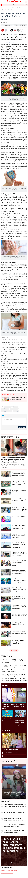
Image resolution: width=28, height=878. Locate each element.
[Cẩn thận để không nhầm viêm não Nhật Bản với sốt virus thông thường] (6, 572)
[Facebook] (6, 30)
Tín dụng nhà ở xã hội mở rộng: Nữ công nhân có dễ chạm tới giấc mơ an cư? (14, 670)
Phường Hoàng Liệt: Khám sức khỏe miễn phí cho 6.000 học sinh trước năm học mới (19, 509)
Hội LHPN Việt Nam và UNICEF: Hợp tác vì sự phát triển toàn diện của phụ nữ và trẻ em (13, 675)
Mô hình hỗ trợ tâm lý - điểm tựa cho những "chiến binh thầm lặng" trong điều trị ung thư (19, 563)
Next (26, 781)
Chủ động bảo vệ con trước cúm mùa (19, 490)
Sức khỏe (9, 7)
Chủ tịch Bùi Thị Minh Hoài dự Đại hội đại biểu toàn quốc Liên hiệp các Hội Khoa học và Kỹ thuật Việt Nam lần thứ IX (14, 680)
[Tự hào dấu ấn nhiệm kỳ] (7, 713)
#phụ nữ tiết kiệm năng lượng (9, 870)
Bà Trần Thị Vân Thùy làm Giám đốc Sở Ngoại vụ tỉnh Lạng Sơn (14, 813)
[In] (18, 30)
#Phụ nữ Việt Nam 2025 (7, 873)
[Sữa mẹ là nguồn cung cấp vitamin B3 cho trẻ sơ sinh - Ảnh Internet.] (14, 321)
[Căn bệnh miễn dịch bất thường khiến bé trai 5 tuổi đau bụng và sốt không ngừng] (6, 474)
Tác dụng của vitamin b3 (6, 411)
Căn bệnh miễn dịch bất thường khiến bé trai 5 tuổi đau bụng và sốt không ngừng (19, 474)
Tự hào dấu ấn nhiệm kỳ (7, 719)
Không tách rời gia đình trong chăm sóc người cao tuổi (18, 598)
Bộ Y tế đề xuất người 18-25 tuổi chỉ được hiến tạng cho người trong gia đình (19, 580)
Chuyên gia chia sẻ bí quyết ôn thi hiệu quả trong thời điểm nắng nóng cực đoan (13, 459)
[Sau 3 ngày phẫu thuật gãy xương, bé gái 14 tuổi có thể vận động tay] (6, 536)
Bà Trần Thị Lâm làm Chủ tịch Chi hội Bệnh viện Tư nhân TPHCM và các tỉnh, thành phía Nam (18, 545)
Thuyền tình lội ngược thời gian (12, 753)
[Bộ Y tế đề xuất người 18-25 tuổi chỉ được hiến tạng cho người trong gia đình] (6, 581)
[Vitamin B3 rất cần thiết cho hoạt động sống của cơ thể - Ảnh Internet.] (14, 88)
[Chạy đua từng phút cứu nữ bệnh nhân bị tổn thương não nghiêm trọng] (6, 484)
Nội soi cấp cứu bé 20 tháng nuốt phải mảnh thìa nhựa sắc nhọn (19, 633)
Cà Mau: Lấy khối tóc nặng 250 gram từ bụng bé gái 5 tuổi (19, 500)
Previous (2, 781)
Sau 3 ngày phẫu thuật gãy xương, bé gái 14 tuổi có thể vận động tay (19, 535)
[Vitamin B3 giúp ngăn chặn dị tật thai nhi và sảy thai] (5, 399)
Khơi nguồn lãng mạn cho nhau (12, 756)
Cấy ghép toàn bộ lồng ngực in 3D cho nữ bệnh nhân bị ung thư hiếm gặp (19, 607)
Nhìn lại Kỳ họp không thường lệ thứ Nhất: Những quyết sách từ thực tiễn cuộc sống (14, 794)
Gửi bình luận (22, 427)
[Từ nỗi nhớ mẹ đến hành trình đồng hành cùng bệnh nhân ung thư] (6, 590)
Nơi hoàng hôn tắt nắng (11, 749)
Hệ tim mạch (16, 411)
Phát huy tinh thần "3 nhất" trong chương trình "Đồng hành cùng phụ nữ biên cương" (20, 722)
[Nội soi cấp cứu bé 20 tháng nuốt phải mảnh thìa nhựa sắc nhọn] (6, 634)
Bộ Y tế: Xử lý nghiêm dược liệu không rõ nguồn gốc (19, 623)
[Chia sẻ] (15, 30)
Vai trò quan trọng (14, 408)
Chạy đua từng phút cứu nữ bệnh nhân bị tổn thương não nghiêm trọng (19, 483)
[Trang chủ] (2, 5)
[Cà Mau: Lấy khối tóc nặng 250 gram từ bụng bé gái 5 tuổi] (6, 501)
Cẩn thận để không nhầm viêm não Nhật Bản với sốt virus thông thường (19, 571)
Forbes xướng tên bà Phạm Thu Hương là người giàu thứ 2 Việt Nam (15, 831)
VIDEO (5, 685)
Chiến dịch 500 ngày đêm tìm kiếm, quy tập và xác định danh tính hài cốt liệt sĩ (14, 844)
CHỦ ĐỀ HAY (6, 867)
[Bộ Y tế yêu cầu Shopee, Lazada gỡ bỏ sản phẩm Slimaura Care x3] (6, 643)
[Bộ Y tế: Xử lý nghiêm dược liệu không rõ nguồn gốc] (6, 625)
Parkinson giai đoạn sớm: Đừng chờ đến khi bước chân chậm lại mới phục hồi (19, 553)
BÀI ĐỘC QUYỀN (9, 761)
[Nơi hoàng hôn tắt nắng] (14, 740)
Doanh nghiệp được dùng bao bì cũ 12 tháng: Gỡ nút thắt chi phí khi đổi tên (14, 819)
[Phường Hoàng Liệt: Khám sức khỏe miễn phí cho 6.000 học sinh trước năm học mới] (6, 510)
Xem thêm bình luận (6, 432)
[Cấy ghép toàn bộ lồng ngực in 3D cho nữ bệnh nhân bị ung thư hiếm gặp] (6, 608)
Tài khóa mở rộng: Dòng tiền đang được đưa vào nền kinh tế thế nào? (14, 825)
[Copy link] (21, 30)
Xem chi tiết (7, 863)
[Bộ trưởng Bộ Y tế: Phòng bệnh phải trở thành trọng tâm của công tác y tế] (6, 527)
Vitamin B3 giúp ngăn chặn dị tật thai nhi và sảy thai (13, 42)
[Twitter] (11, 30)
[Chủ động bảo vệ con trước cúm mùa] (6, 492)
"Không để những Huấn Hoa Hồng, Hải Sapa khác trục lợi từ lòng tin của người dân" (14, 666)
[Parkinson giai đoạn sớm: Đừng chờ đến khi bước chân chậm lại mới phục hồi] (6, 554)
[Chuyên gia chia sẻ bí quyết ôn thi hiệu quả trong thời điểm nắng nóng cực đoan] (14, 447)
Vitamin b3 (15, 406)
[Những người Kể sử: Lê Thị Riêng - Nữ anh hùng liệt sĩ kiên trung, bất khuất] (14, 695)
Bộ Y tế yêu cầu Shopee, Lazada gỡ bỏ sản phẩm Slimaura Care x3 (18, 642)
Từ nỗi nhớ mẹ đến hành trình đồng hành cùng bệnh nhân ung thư (19, 589)
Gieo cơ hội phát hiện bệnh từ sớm (19, 517)
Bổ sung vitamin (8, 406)
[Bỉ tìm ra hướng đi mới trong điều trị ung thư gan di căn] (6, 616)
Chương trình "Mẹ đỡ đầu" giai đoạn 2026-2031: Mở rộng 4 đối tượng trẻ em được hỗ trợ (15, 806)
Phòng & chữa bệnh (16, 7)
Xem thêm (14, 650)
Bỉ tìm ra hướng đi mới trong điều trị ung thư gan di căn (19, 614)
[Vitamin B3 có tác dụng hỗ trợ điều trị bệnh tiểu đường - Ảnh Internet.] (14, 178)
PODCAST (6, 730)
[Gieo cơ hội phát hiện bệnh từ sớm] (6, 519)
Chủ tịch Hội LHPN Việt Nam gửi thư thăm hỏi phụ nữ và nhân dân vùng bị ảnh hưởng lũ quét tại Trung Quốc (14, 661)
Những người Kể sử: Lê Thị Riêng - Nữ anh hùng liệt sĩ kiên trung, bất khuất (13, 706)
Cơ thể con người (5, 408)
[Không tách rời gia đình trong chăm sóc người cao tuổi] (6, 599)
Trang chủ (3, 7)
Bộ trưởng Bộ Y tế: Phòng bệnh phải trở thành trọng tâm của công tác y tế (19, 527)
